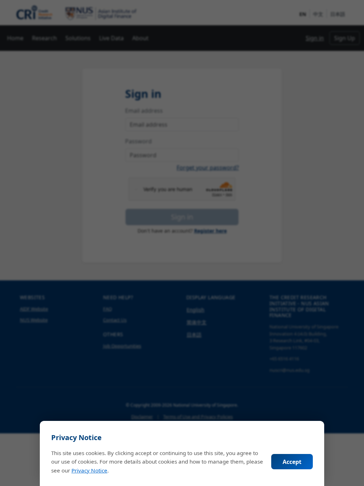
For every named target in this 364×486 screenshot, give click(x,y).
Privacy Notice (89, 470)
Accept (292, 462)
